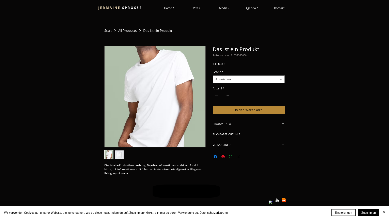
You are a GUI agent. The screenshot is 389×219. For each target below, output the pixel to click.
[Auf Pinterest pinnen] (223, 156)
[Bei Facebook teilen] (215, 156)
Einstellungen (343, 212)
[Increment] (228, 95)
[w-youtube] (277, 200)
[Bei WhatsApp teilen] (230, 156)
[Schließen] (384, 212)
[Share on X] (238, 156)
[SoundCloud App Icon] (284, 200)
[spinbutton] (222, 95)
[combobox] (249, 79)
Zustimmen (368, 212)
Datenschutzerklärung (214, 212)
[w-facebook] (271, 203)
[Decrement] (215, 95)
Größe (218, 72)
